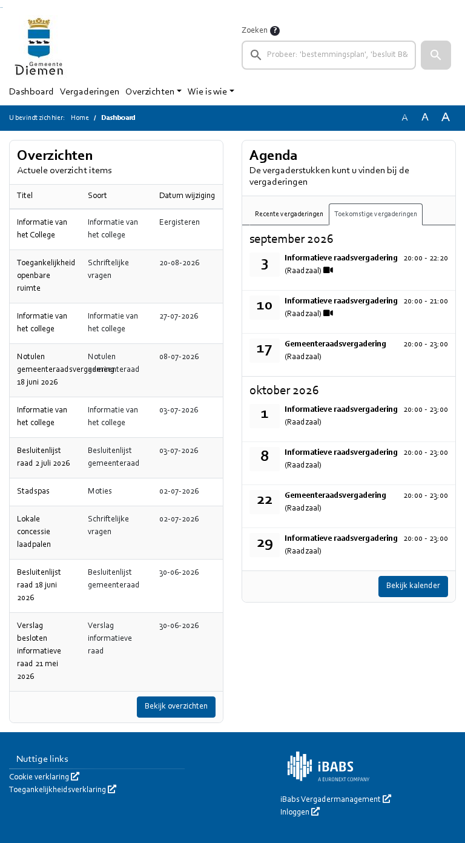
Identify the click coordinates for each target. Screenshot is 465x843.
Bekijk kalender (413, 586)
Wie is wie (207, 92)
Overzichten (149, 92)
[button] (436, 55)
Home (80, 118)
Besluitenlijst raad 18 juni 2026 (39, 586)
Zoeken (255, 31)
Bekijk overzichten (176, 706)
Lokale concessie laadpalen (34, 532)
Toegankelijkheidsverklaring (62, 790)
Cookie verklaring (44, 777)
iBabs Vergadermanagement (335, 800)
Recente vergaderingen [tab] (289, 214)
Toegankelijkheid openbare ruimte (46, 276)
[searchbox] (329, 55)
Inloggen (300, 812)
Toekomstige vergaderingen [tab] (375, 214)
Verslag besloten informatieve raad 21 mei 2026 (39, 651)
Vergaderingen (89, 92)
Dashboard (31, 92)
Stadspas (33, 492)
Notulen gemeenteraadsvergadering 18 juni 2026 (65, 370)
